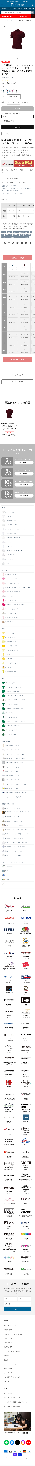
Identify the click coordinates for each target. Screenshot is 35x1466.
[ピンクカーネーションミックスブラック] (12, 91)
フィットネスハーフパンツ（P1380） (12, 193)
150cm (26, 232)
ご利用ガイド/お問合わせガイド (14, 1334)
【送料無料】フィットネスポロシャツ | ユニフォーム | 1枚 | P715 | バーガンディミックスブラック (9, 427)
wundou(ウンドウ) (7, 77)
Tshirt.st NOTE (8, 1343)
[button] (2, 5)
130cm (15, 232)
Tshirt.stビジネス (14, 1458)
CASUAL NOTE (8, 1347)
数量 (2, 102)
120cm (9, 232)
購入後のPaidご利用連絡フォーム (14, 1406)
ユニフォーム (24, 237)
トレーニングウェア (9, 20)
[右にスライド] (22, 58)
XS (25, 234)
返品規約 (6, 1360)
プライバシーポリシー (11, 1364)
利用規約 (6, 1355)
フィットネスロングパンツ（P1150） (12, 191)
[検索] (32, 12)
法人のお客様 (8, 1393)
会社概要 (6, 1381)
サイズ (3, 96)
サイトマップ (8, 1373)
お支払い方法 (8, 1330)
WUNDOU (16, 234)
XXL (29, 234)
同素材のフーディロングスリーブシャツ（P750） (16, 188)
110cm (3, 232)
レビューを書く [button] (18, 382)
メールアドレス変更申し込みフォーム (15, 1402)
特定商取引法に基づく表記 (12, 1377)
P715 (7, 234)
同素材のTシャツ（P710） (9, 186)
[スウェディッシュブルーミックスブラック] (3, 91)
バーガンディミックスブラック (10, 237)
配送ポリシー (8, 1368)
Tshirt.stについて (9, 1338)
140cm (21, 232)
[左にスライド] (13, 58)
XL (21, 234)
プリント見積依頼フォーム (12, 1397)
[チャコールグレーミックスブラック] (16, 91)
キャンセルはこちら (10, 1325)
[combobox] (17, 12)
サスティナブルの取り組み (12, 1351)
